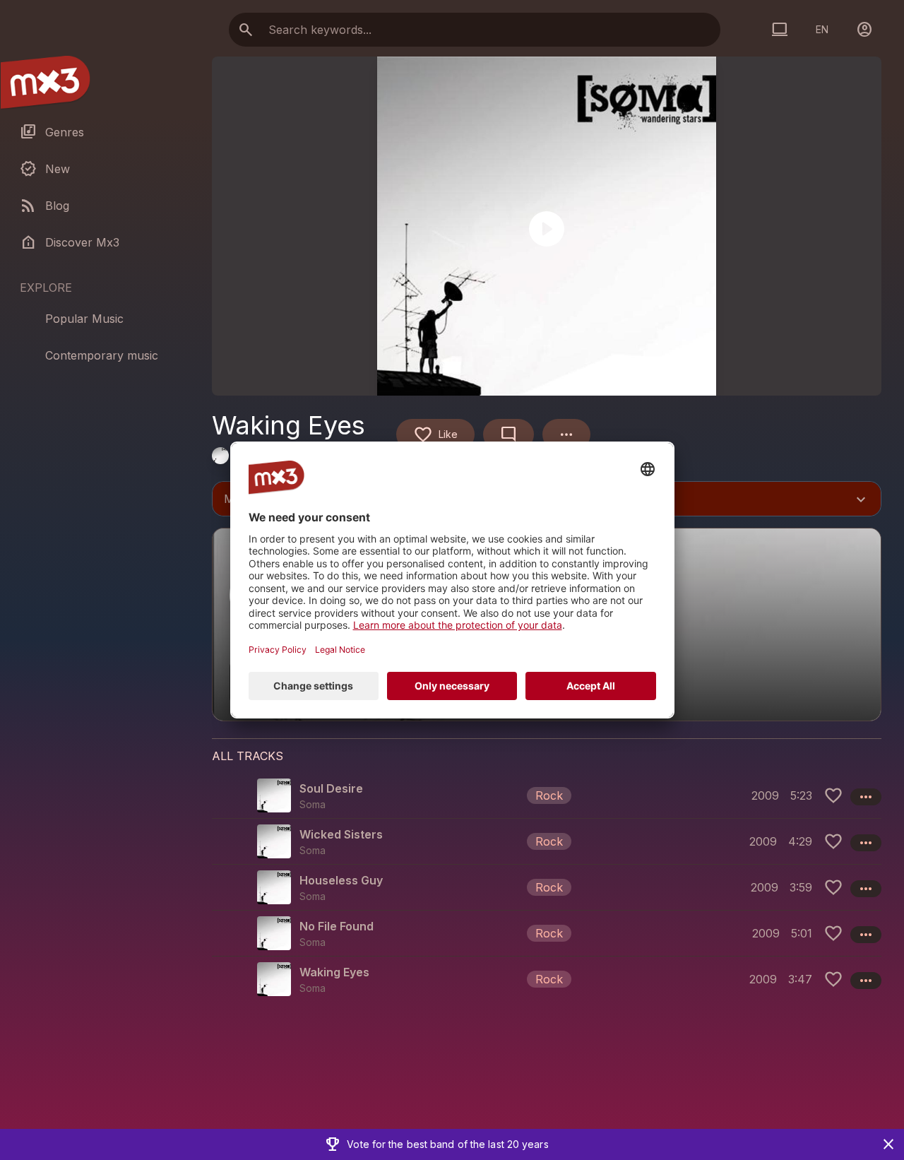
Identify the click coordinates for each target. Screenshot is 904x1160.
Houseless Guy (341, 880)
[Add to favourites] (833, 795)
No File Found (336, 926)
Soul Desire (331, 788)
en (822, 29)
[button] (546, 795)
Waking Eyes (334, 972)
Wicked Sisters (341, 834)
